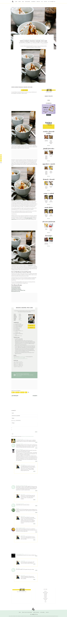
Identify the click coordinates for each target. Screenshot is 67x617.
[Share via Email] (1, 155)
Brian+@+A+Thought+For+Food (21, 485)
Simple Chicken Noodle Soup (51, 201)
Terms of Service (36, 612)
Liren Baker (22, 42)
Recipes (24, 39)
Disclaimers (42, 612)
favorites (45, 591)
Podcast (38, 1)
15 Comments (45, 42)
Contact (45, 1)
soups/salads (45, 593)
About (19, 1)
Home (16, 1)
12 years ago (26, 449)
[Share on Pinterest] (1, 159)
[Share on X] (1, 161)
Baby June (18, 568)
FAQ (42, 1)
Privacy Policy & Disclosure (27, 612)
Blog (23, 1)
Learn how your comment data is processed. (27, 436)
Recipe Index (27, 1)
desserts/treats (45, 598)
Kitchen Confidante (13, 1)
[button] (31, 328)
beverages (45, 599)
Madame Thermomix (19, 449)
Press (20, 612)
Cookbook (33, 1)
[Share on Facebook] (1, 157)
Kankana (17, 508)
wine (45, 600)
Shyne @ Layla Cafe (19, 439)
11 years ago (26, 439)
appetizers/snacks (45, 592)
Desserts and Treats (28, 39)
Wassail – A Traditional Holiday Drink (46, 243)
